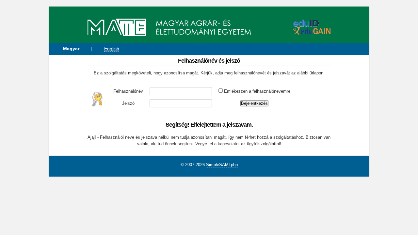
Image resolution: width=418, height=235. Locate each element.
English (111, 48)
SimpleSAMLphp (222, 164)
